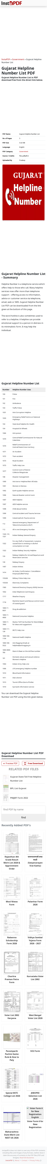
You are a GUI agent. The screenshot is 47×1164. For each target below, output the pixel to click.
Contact (24, 1160)
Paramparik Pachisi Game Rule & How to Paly (12, 1055)
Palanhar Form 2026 (35, 903)
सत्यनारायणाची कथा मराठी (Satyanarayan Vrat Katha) (35, 861)
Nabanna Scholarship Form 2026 (12, 940)
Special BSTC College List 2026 (12, 1094)
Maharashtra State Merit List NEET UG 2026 (11, 1134)
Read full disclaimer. (27, 1158)
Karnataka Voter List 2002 (35, 978)
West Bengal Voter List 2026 (35, 1017)
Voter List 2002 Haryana (12, 1017)
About (17, 1160)
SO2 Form (35, 1051)
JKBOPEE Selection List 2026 (35, 1096)
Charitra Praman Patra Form (12, 979)
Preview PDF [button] (9, 763)
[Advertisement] (23, 32)
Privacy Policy (35, 1160)
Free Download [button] (33, 763)
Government (18, 59)
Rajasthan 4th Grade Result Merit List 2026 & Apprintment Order (12, 862)
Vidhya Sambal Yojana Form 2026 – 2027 (35, 940)
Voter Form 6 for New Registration (35, 1124)
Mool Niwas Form (12, 903)
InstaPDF (6, 59)
